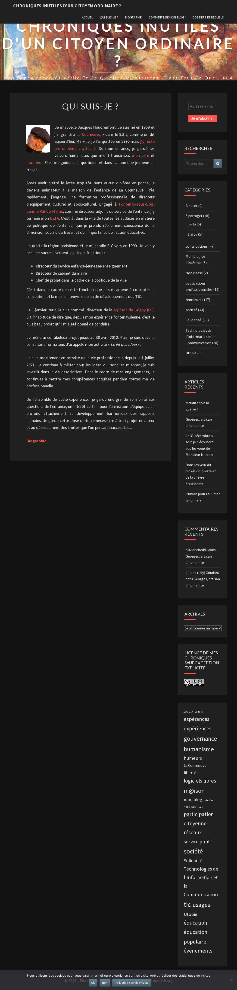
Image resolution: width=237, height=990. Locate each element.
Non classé (194, 272)
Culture (199, 711)
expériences (198, 728)
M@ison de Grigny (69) (134, 310)
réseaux (193, 832)
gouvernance (200, 738)
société (191, 309)
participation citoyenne (199, 819)
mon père (140, 155)
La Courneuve (195, 765)
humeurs (193, 758)
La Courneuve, (88, 134)
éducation (195, 922)
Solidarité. (194, 320)
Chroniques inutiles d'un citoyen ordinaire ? (67, 6)
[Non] (231, 980)
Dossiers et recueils (208, 17)
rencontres (194, 299)
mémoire (208, 800)
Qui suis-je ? (109, 17)
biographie (133, 17)
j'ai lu (191, 224)
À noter (191, 205)
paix (200, 806)
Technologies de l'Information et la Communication (200, 336)
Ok (93, 983)
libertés (191, 772)
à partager (194, 215)
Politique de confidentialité (131, 983)
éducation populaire (195, 936)
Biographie (36, 440)
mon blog (193, 799)
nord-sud (190, 807)
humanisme (199, 749)
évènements (198, 950)
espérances (196, 719)
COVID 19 (188, 711)
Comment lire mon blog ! (167, 17)
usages (201, 904)
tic (187, 904)
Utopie (191, 353)
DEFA (54, 218)
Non (104, 983)
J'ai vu (192, 234)
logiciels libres (200, 780)
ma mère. (34, 162)
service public (198, 841)
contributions (197, 246)
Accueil (87, 17)
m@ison (194, 790)
